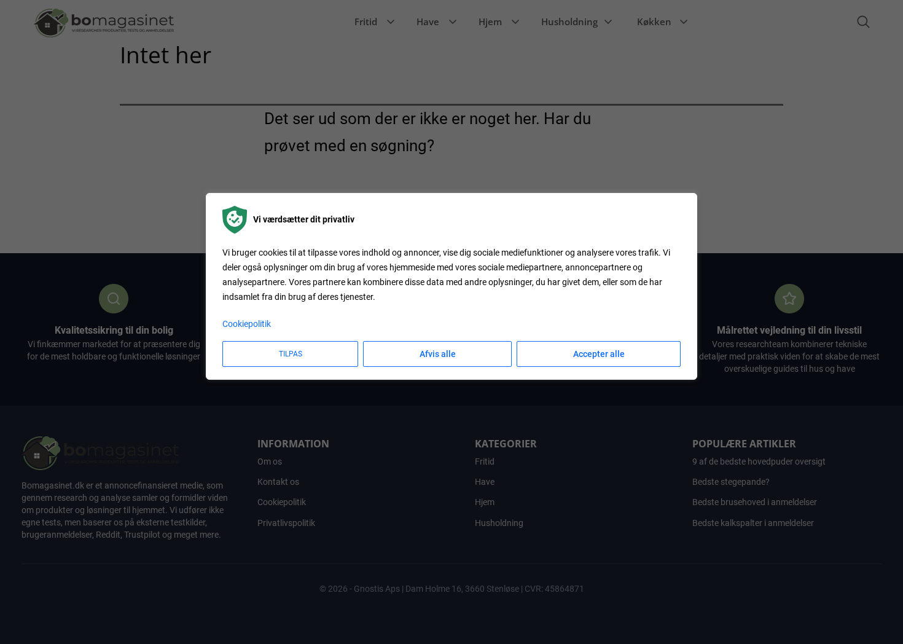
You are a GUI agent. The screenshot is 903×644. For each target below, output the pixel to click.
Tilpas (290, 354)
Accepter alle (599, 354)
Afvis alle (438, 354)
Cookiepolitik (246, 324)
